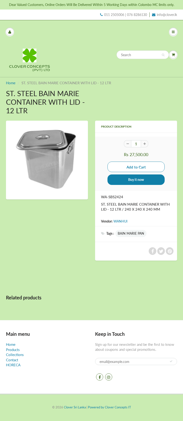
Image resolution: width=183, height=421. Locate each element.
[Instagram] (108, 377)
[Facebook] (99, 377)
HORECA (13, 365)
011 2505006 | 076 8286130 (125, 15)
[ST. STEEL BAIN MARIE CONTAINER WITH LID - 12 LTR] (47, 159)
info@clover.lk (167, 15)
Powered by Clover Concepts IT (109, 407)
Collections (15, 354)
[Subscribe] (171, 361)
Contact (12, 360)
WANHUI (120, 221)
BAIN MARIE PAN (131, 233)
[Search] (163, 55)
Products (13, 349)
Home (10, 83)
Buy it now (136, 180)
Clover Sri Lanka (75, 407)
